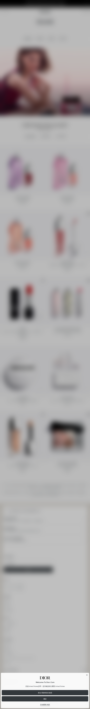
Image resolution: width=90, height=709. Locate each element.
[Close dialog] (87, 675)
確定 (45, 699)
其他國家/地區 (45, 705)
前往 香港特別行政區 (45, 693)
